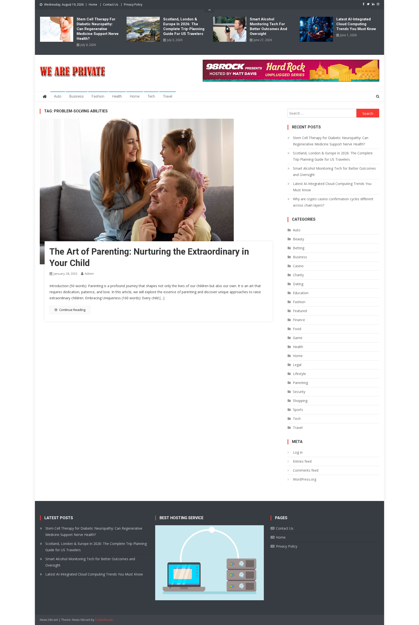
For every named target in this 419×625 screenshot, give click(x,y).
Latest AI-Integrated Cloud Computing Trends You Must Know (356, 24)
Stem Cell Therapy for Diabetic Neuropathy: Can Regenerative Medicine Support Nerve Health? (98, 29)
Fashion (98, 96)
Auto (57, 96)
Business (76, 96)
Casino (298, 266)
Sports (298, 409)
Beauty (298, 239)
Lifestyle (299, 373)
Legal (297, 364)
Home (93, 4)
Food (297, 328)
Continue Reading (72, 310)
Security (299, 391)
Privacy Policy (133, 4)
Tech (151, 96)
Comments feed (305, 470)
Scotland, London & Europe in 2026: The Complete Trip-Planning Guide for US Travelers (183, 26)
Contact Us (110, 4)
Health (117, 96)
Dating (298, 284)
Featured (300, 310)
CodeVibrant (104, 620)
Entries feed (302, 461)
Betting (298, 248)
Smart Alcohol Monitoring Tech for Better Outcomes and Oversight (268, 26)
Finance (299, 319)
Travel (167, 96)
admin (89, 273)
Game (297, 337)
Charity (298, 275)
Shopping (300, 400)
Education (300, 293)
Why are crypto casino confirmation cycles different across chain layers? (333, 202)
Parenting (300, 382)
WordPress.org (304, 479)
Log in (298, 452)
